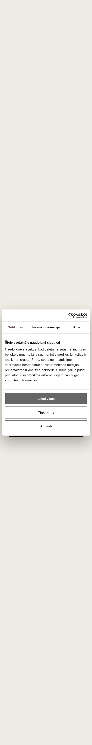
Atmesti (46, 426)
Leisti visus (46, 398)
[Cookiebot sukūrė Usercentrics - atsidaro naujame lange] (68, 315)
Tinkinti (43, 412)
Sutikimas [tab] (15, 327)
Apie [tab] (76, 327)
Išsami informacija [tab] (46, 327)
